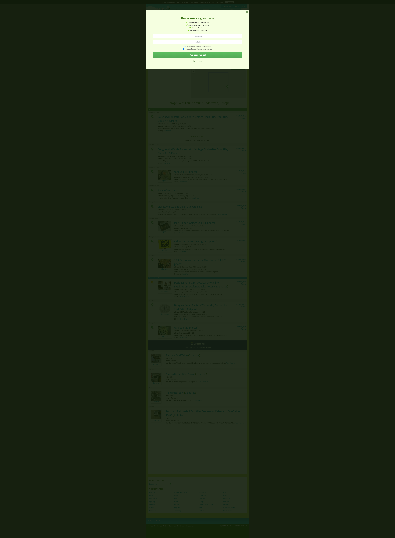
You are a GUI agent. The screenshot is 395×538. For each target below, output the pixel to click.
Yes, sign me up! (197, 54)
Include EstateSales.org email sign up (199, 49)
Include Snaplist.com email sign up (199, 46)
